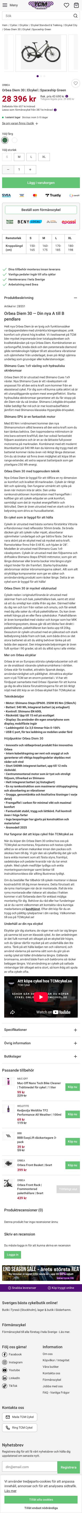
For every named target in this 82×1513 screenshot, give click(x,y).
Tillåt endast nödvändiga (41, 1508)
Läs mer (10, 1491)
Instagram (15, 1362)
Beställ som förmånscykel (41, 210)
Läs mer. (64, 1332)
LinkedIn (14, 1378)
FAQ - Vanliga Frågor (56, 1392)
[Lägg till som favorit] (75, 83)
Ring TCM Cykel (22, 1427)
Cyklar (13, 25)
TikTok (13, 1385)
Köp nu (72, 1087)
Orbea (6, 85)
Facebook (15, 1354)
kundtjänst (33, 909)
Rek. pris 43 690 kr (52, 96)
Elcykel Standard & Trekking (46, 25)
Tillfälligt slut (68, 1189)
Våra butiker (51, 1366)
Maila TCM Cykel (23, 1417)
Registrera (69, 1467)
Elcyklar (23, 25)
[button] (76, 5)
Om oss (48, 1354)
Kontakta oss (51, 1373)
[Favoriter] (66, 5)
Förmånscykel (52, 1379)
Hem (5, 25)
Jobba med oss (53, 1386)
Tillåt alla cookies (41, 1499)
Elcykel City (70, 25)
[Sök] (75, 16)
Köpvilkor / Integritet (56, 1360)
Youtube (14, 1370)
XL (44, 156)
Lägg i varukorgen (41, 183)
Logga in (13, 1254)
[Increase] (30, 169)
